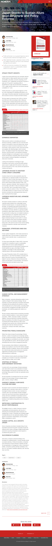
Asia (4, 457)
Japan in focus (11, 457)
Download (37, 53)
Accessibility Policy (44, 537)
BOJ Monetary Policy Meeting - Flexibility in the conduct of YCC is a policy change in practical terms (42, 103)
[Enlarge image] (15, 120)
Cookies (24, 537)
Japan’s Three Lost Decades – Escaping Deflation (42, 93)
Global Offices (6, 537)
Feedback (29, 537)
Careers (12, 537)
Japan (18, 457)
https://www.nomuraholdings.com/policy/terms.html (17, 509)
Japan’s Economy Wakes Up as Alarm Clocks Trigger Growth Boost (42, 82)
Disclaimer (18, 537)
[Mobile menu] (49, 2)
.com (20, 533)
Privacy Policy (36, 537)
